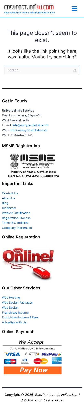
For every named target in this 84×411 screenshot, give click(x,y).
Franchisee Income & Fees (20, 317)
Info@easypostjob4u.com (30, 125)
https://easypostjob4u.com (29, 130)
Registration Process (16, 218)
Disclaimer (9, 208)
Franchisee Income (15, 312)
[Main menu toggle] (74, 8)
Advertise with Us (14, 322)
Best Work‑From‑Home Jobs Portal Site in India (29, 12)
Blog (5, 203)
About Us (8, 198)
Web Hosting (11, 297)
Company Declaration (17, 228)
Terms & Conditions (15, 223)
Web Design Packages (17, 302)
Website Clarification (16, 213)
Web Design (10, 307)
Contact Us (10, 193)
